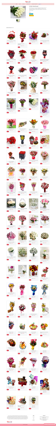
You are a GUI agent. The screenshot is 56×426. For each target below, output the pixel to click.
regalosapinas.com (30, 424)
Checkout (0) (31, 15)
